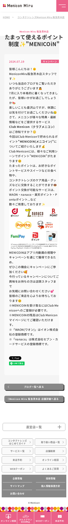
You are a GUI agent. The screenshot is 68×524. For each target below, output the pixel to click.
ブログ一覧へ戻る (34, 387)
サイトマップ (17, 486)
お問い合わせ (17, 493)
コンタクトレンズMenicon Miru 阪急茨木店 (41, 17)
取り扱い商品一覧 (50, 442)
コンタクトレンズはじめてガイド (17, 442)
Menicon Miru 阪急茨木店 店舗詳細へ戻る (34, 399)
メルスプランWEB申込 (25, 520)
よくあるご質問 (50, 469)
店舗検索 (50, 451)
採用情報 (50, 478)
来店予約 (17, 460)
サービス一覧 (17, 451)
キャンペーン (50, 61)
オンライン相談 (50, 460)
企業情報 (17, 478)
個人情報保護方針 (50, 486)
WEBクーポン (17, 469)
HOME (6, 17)
